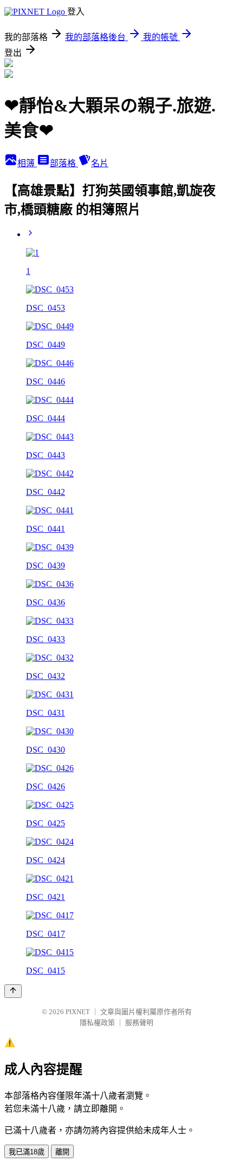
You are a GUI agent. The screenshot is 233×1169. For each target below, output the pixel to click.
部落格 (64, 163)
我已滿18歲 (26, 1152)
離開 (62, 1152)
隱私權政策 (97, 1022)
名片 (99, 163)
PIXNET (78, 1012)
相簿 (27, 163)
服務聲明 (139, 1022)
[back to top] (13, 991)
